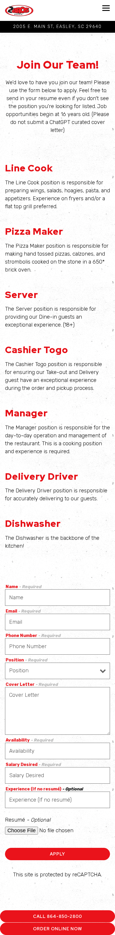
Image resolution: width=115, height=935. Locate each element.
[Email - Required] (57, 622)
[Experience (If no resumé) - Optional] (57, 800)
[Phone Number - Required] (57, 646)
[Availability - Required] (57, 751)
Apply (57, 854)
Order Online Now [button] (57, 928)
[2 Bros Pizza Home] (21, 10)
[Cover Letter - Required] (57, 711)
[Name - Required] (57, 597)
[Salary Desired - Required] (57, 775)
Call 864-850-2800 (57, 916)
